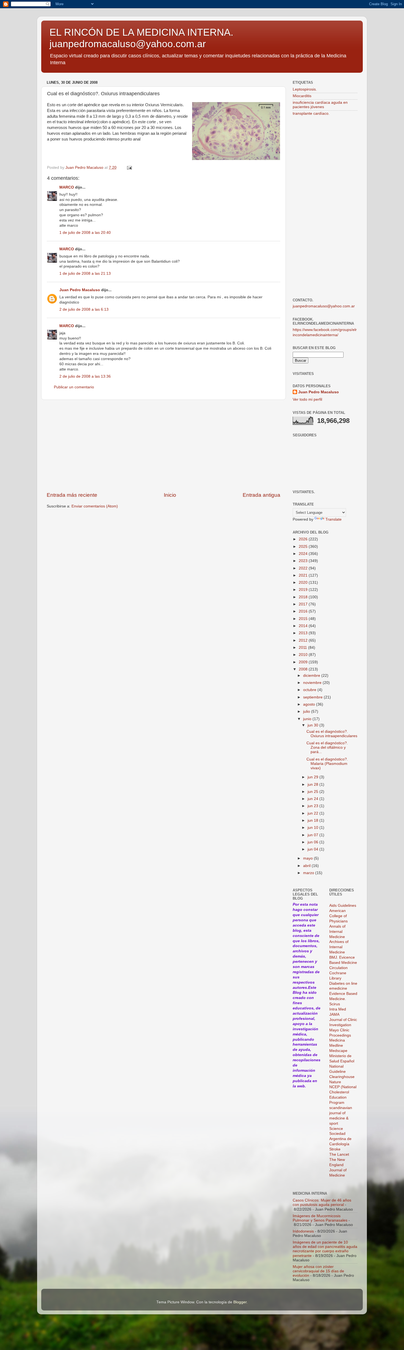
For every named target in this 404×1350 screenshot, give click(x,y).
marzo (309, 873)
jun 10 (313, 828)
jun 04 (313, 849)
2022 (304, 568)
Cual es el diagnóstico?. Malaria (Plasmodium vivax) (327, 763)
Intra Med (337, 1009)
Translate (333, 519)
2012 (304, 640)
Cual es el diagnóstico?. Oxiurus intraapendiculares (331, 733)
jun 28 (313, 784)
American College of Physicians (338, 916)
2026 (304, 539)
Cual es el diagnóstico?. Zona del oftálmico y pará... (327, 747)
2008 (304, 669)
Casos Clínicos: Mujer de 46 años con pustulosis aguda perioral (322, 1202)
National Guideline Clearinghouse (342, 1071)
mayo (308, 858)
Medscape (338, 1051)
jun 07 (313, 835)
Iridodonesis (303, 1231)
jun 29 (313, 777)
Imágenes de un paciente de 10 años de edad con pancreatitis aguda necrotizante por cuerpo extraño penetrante (325, 1249)
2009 (304, 662)
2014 (304, 626)
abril (307, 866)
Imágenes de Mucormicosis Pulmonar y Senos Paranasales (320, 1218)
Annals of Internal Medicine (337, 931)
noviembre (313, 683)
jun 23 (313, 806)
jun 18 (313, 820)
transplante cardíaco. (311, 113)
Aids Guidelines (342, 905)
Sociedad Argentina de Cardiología (340, 1139)
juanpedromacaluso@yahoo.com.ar (324, 306)
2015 (304, 619)
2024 (304, 554)
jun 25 (313, 792)
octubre (310, 690)
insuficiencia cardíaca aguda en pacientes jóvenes (320, 104)
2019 (304, 590)
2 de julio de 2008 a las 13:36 (85, 376)
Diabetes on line (343, 983)
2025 (304, 547)
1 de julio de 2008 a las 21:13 (85, 273)
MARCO (66, 187)
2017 (304, 604)
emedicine (338, 988)
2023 (304, 561)
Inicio (170, 495)
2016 (304, 611)
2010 (304, 655)
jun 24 (313, 799)
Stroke (335, 1149)
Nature (335, 1082)
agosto (309, 704)
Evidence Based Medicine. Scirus (343, 999)
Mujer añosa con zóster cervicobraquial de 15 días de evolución (318, 1271)
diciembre (312, 675)
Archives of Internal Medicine (338, 947)
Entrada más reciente (72, 495)
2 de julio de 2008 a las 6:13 (84, 309)
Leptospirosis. (305, 89)
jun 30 (313, 725)
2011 (303, 647)
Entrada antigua (261, 495)
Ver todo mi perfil (307, 399)
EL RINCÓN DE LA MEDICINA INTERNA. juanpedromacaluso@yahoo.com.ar (141, 38)
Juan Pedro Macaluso (79, 290)
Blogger (240, 1302)
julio (307, 711)
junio (307, 719)
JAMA (334, 1014)
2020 (304, 582)
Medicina (337, 1040)
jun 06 (313, 842)
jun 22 (313, 813)
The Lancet (339, 1154)
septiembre (313, 697)
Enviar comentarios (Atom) (94, 506)
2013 (304, 633)
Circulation (338, 968)
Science (336, 1129)
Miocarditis (302, 96)
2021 (304, 575)
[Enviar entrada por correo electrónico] (129, 167)
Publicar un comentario (74, 387)
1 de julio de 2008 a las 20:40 (85, 233)
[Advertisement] (163, 445)
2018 (304, 597)
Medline (336, 1045)
